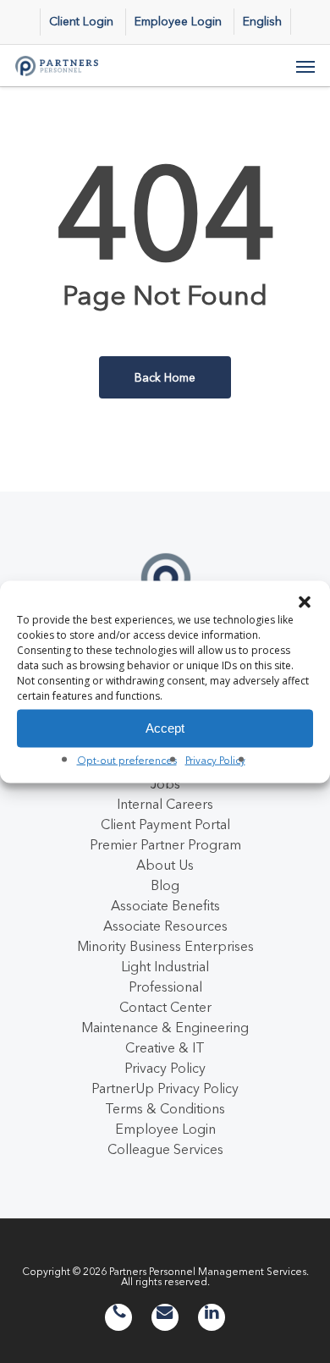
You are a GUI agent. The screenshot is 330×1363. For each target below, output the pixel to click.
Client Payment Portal (165, 824)
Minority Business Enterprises (165, 945)
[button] (304, 601)
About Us (165, 864)
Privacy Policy (215, 759)
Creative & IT (165, 1047)
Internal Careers (165, 803)
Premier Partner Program (165, 844)
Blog (165, 885)
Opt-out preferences (127, 759)
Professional (165, 986)
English (262, 21)
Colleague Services (165, 1148)
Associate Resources (165, 925)
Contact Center (165, 1006)
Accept (165, 728)
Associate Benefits (165, 905)
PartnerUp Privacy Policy (165, 1088)
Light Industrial (165, 966)
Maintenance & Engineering (165, 1027)
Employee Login (165, 1128)
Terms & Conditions (165, 1108)
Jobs (165, 783)
